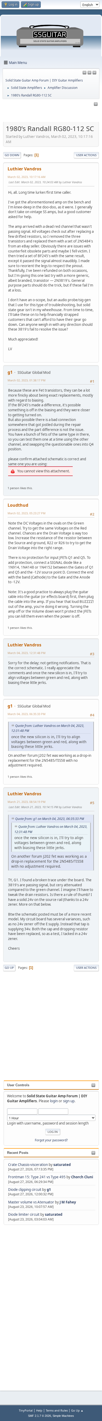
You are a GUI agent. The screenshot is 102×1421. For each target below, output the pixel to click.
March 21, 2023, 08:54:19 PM (27, 802)
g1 (49, 1189)
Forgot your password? (51, 1140)
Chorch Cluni (82, 1177)
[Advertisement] (25, 1304)
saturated (62, 1164)
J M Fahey (68, 1202)
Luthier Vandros (24, 169)
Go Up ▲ (77, 1410)
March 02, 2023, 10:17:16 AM (27, 177)
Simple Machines (63, 1415)
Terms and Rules (57, 1410)
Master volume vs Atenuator (31, 1202)
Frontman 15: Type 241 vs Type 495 (37, 1177)
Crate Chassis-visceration (28, 1164)
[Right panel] (84, 72)
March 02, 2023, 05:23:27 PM (27, 513)
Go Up (9, 968)
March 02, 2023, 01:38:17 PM (27, 380)
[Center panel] (89, 72)
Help (39, 1410)
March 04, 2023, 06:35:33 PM (27, 714)
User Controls (18, 1085)
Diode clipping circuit (24, 1189)
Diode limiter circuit (23, 1214)
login (54, 1101)
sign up (69, 1101)
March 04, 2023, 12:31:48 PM (27, 653)
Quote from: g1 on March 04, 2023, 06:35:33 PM (49, 819)
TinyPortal (26, 1410)
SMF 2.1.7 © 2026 (39, 1415)
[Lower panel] (94, 72)
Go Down (12, 155)
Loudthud (18, 505)
